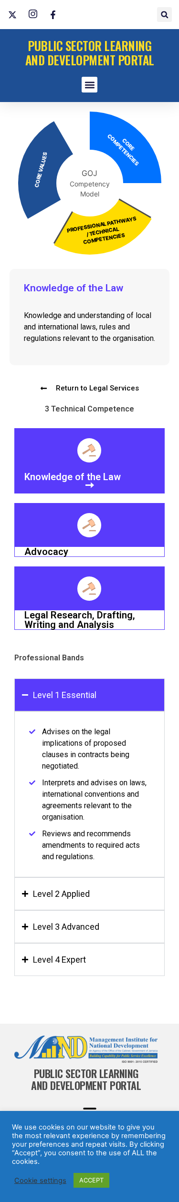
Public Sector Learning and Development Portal (89, 53)
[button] (164, 14)
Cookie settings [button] (40, 1180)
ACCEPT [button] (91, 1180)
